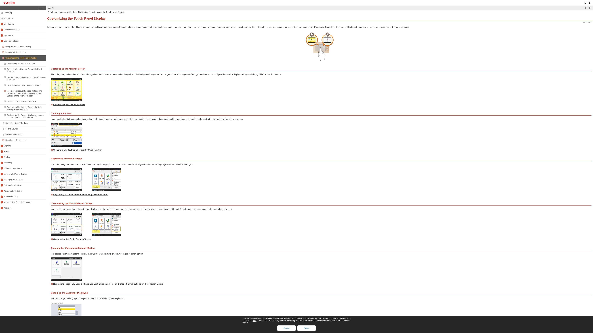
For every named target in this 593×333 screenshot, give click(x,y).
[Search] (53, 8)
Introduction (9, 24)
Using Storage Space (13, 168)
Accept (286, 328)
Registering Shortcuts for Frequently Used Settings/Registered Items (24, 108)
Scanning (8, 163)
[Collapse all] (43, 8)
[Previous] (585, 8)
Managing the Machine (13, 180)
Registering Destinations (15, 140)
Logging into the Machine (16, 52)
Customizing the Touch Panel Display (21, 58)
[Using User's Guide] (589, 2)
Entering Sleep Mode (14, 135)
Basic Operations (11, 41)
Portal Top (8, 13)
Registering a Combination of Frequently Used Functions (80, 194)
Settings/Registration (12, 185)
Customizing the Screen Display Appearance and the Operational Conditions (25, 116)
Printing (7, 157)
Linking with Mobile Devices (15, 174)
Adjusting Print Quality (13, 191)
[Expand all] (39, 8)
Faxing (7, 151)
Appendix (8, 208)
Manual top (8, 18)
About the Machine (12, 30)
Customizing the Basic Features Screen (23, 85)
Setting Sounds (11, 129)
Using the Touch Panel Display (18, 47)
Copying (7, 146)
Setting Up (8, 35)
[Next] (589, 8)
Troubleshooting (11, 197)
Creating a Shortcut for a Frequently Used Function (77, 150)
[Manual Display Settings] (585, 2)
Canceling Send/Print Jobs (16, 123)
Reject (306, 328)
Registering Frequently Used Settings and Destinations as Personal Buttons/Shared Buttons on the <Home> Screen (24, 93)
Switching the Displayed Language (21, 101)
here (255, 321)
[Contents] (49, 8)
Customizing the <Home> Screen (21, 64)
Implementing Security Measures (17, 202)
